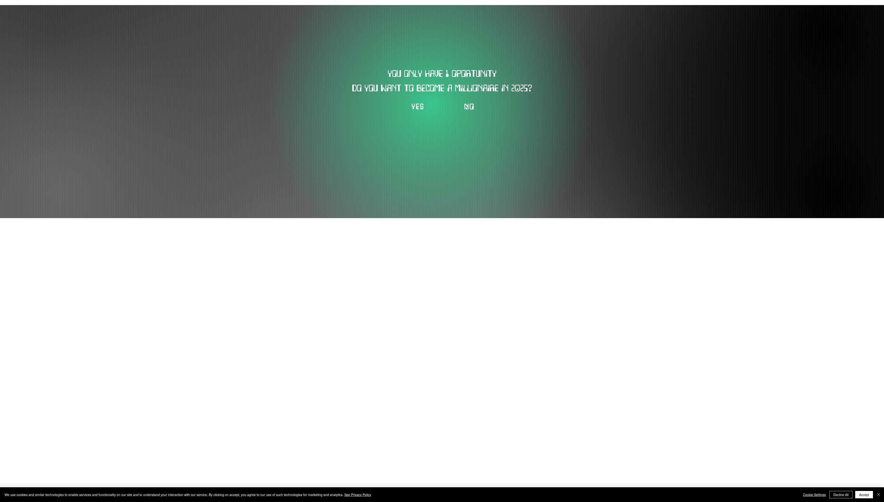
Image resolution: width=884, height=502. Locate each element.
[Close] (878, 494)
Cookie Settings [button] (814, 494)
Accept (864, 494)
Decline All (841, 494)
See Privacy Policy (357, 494)
